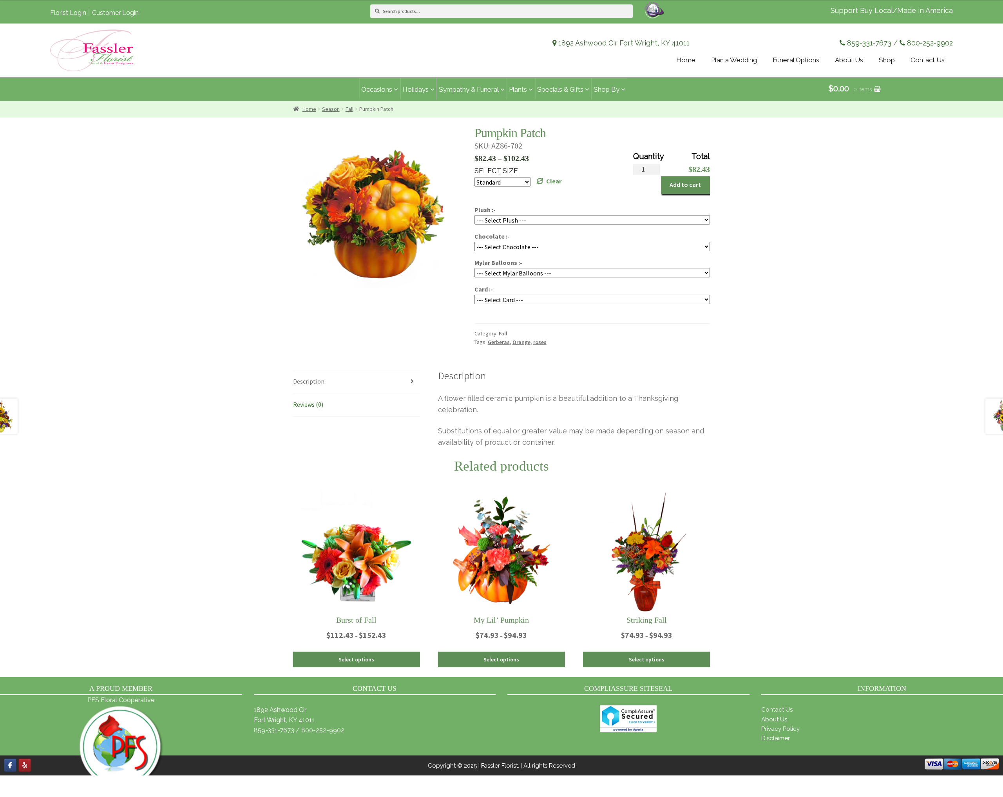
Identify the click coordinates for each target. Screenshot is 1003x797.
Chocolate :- (492, 236)
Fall (349, 108)
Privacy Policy (780, 728)
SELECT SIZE (496, 171)
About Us (774, 719)
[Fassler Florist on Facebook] (10, 765)
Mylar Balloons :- (498, 262)
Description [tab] (308, 381)
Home (309, 108)
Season (331, 108)
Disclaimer (775, 738)
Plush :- (485, 210)
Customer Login (115, 12)
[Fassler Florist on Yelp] (24, 765)
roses (540, 342)
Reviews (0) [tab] (308, 404)
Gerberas (499, 342)
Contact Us (777, 709)
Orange (521, 342)
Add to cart (685, 184)
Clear (553, 181)
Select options (356, 659)
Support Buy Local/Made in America (892, 10)
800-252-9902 (930, 43)
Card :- (483, 289)
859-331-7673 (869, 43)
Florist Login (68, 12)
